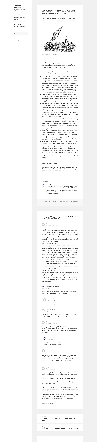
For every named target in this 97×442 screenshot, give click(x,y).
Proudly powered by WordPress (48, 439)
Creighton (55, 201)
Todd (47, 322)
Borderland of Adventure (19, 17)
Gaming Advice (17, 22)
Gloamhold (16, 19)
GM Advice (68, 201)
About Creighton (17, 24)
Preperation (48, 203)
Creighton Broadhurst (18, 6)
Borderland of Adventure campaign (51, 134)
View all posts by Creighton (52, 193)
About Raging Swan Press (19, 26)
